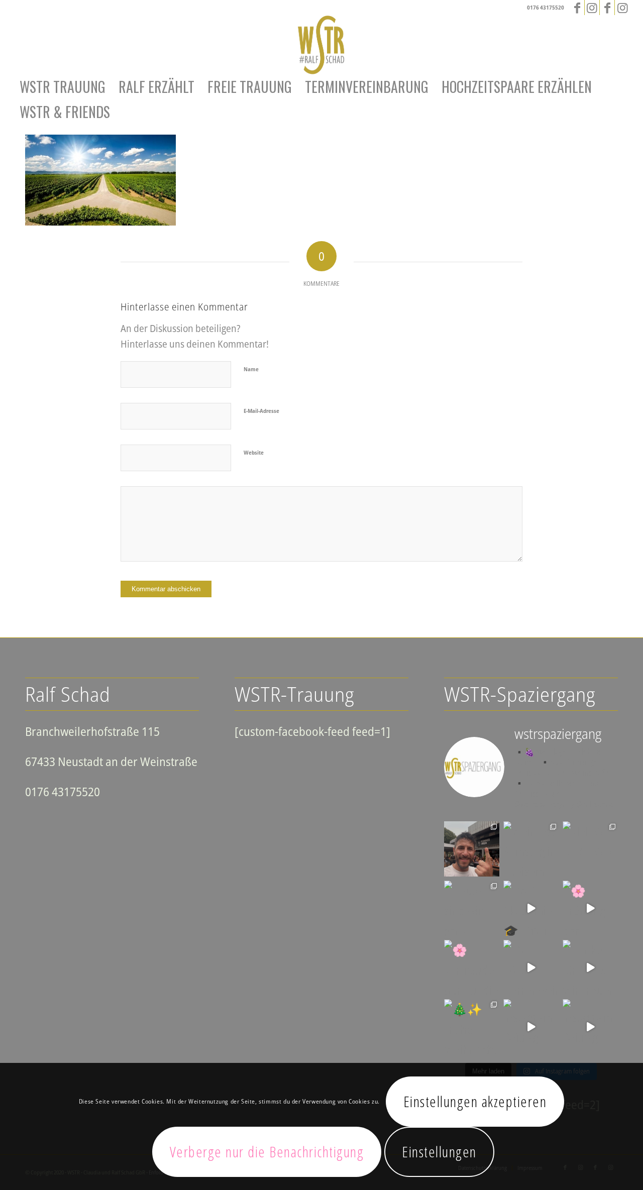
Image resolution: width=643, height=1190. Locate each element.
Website (254, 452)
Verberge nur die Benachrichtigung (267, 1151)
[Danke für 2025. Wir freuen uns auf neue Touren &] (590, 967)
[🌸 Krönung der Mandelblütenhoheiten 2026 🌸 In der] (590, 908)
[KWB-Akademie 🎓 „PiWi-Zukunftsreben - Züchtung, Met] (531, 908)
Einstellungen (439, 1151)
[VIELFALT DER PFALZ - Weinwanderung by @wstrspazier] (590, 849)
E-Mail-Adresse (261, 410)
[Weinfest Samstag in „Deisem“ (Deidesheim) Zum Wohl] (531, 849)
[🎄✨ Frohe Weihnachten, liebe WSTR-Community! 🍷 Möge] (471, 1026)
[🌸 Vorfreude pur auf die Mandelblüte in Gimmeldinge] (471, 967)
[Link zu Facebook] (577, 7)
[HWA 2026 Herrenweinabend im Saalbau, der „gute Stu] (531, 967)
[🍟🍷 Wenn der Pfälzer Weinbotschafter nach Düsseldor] (471, 849)
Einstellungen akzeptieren (475, 1101)
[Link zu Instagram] (592, 7)
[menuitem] (62, 86)
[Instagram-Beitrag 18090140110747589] (590, 1026)
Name (251, 369)
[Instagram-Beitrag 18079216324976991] (531, 1026)
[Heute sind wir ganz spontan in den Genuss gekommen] (471, 908)
